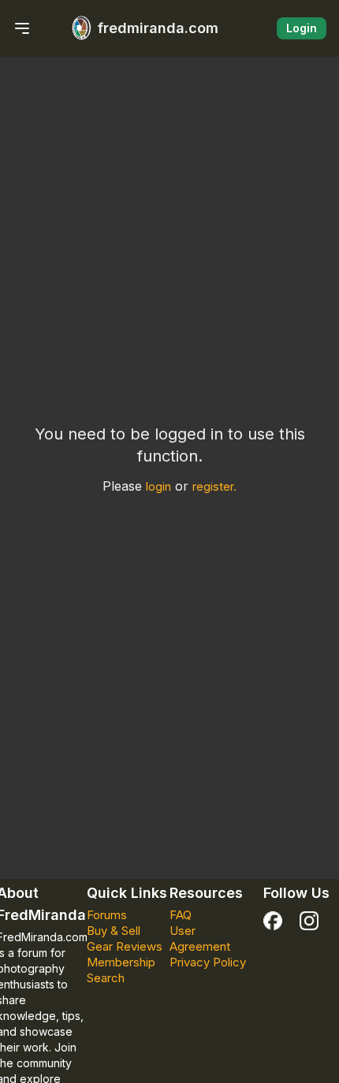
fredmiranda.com (157, 28)
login (158, 486)
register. (214, 486)
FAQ (181, 914)
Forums (107, 914)
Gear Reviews (124, 946)
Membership (121, 962)
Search (106, 977)
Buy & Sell (113, 930)
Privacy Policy (208, 962)
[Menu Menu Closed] (22, 28)
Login (301, 28)
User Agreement (200, 938)
